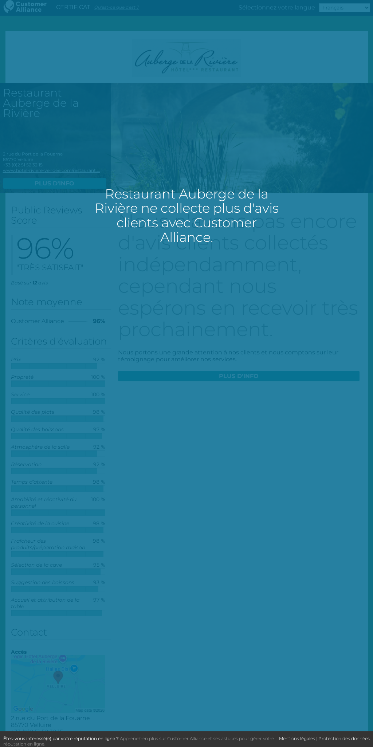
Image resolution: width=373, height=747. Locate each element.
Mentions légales (297, 738)
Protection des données (344, 738)
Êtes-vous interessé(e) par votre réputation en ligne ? (61, 738)
